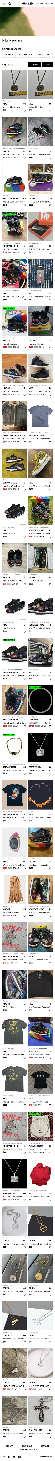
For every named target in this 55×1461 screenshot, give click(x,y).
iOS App (9, 1446)
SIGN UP (40, 4)
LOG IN (49, 4)
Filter (47, 64)
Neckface (9, 54)
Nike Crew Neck (25, 54)
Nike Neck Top (43, 54)
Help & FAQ (27, 1446)
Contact (44, 1446)
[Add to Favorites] (24, 110)
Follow (35, 64)
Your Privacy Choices (27, 1449)
